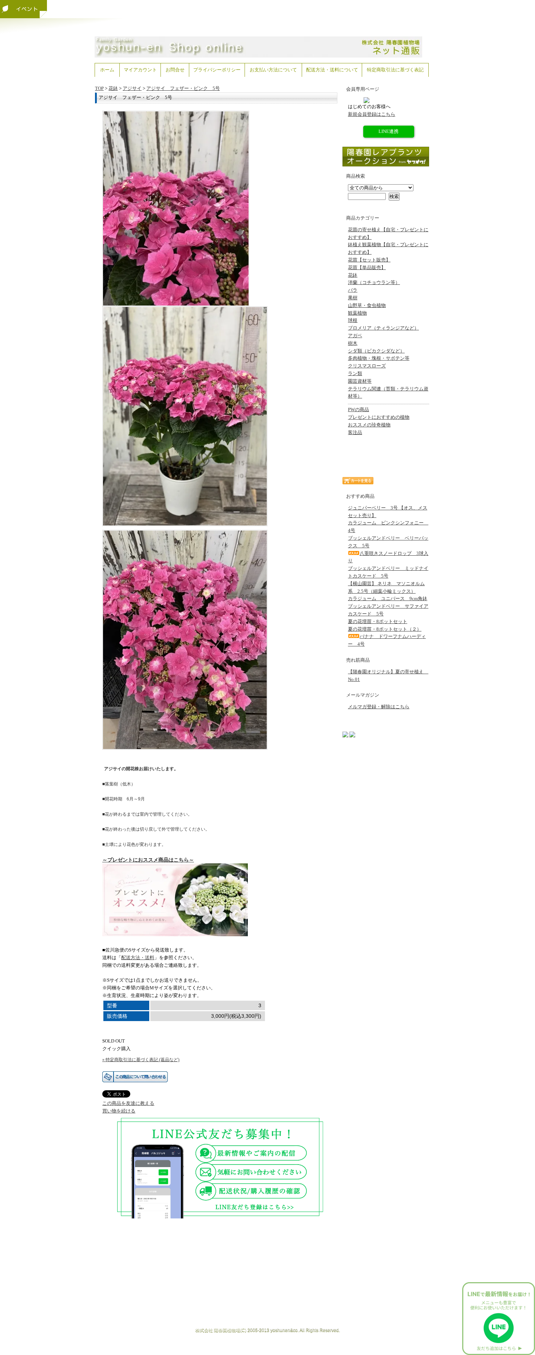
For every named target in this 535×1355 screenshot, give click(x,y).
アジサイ (132, 88)
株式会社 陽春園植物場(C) (220, 1329)
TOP (99, 88)
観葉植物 (357, 313)
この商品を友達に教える (128, 1103)
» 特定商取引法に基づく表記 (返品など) (140, 1059)
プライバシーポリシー (217, 69)
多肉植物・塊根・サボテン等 (378, 358)
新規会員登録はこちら (371, 114)
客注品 (355, 432)
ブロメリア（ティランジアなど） (383, 328)
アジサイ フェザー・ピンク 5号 (183, 88)
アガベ (355, 335)
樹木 (352, 343)
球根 (352, 320)
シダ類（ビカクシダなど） (376, 351)
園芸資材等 (360, 381)
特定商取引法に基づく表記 (395, 69)
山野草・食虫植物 (367, 305)
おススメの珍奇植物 (369, 425)
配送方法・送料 (137, 957)
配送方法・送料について (332, 69)
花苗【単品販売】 (367, 267)
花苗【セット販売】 (369, 260)
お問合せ (175, 69)
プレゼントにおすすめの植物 (378, 417)
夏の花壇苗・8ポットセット (377, 621)
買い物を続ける (118, 1111)
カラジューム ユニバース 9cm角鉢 (387, 598)
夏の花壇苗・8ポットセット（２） (384, 629)
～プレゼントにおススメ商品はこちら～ (148, 860)
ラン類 (355, 373)
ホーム (107, 69)
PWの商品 (358, 409)
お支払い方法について (273, 69)
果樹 (352, 297)
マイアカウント (140, 69)
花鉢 (113, 88)
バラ (352, 290)
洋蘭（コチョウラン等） (374, 282)
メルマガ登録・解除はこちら (378, 706)
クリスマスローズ (367, 366)
